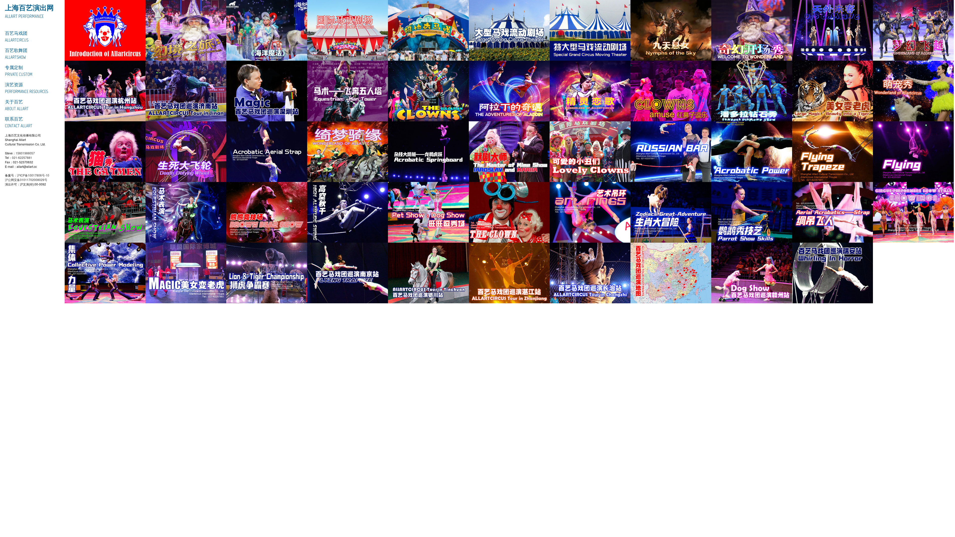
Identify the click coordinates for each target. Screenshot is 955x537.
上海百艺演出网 (29, 7)
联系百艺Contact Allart (18, 122)
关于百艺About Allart (17, 105)
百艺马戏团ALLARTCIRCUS (16, 37)
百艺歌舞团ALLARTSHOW (16, 54)
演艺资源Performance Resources (26, 88)
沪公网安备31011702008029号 (26, 180)
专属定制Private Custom (18, 71)
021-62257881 (22, 157)
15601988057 (25, 153)
